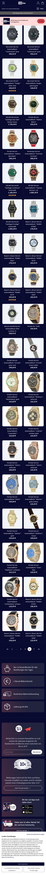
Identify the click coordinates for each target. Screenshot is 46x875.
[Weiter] (38, 649)
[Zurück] (8, 649)
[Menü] (3, 3)
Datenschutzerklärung (8, 857)
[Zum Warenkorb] (42, 3)
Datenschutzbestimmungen (35, 834)
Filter (42, 9)
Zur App (41, 21)
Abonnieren (37, 752)
